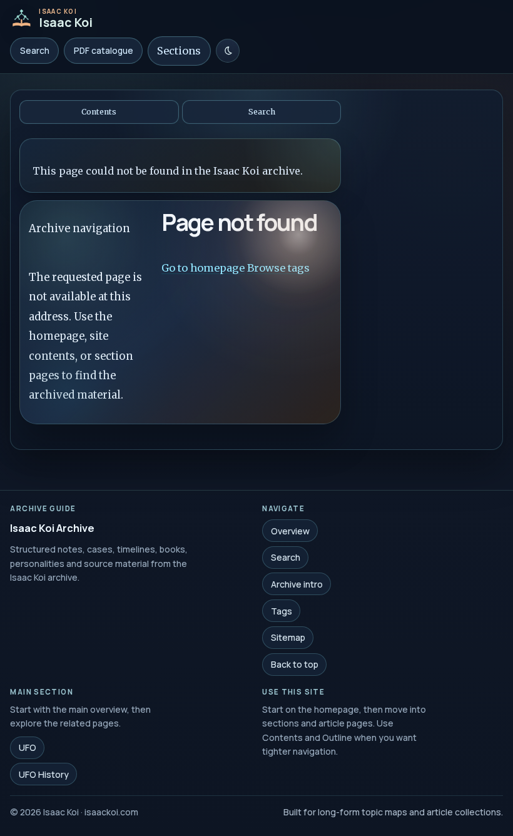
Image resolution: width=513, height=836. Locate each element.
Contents (98, 111)
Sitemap (288, 637)
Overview (290, 530)
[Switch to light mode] (228, 51)
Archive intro (297, 584)
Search (34, 50)
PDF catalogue (103, 50)
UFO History (44, 774)
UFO (27, 747)
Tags (281, 610)
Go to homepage (203, 267)
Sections (179, 50)
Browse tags (278, 267)
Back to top (294, 664)
